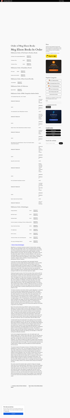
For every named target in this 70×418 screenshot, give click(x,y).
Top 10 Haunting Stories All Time (54, 83)
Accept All (13, 413)
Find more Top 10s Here (54, 94)
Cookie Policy (7, 411)
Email (47, 100)
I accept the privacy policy (52, 104)
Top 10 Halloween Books (54, 80)
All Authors (53, 132)
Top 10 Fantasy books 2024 (53, 91)
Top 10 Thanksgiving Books (54, 86)
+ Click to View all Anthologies (17, 244)
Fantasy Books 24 (8, 1)
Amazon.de (29, 55)
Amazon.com (29, 60)
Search (61, 143)
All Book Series (53, 130)
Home (53, 135)
